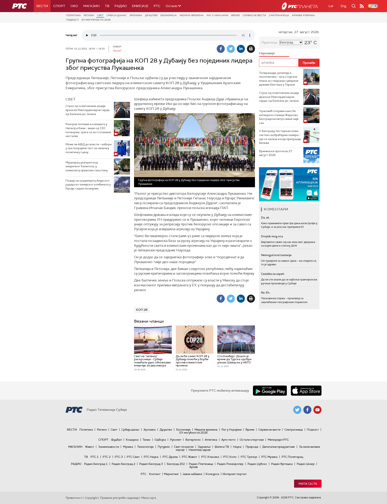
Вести (42, 6)
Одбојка (160, 439)
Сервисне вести (254, 15)
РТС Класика (210, 457)
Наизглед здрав (199, 450)
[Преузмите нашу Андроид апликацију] (270, 391)
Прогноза (269, 42)
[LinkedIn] (241, 49)
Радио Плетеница (201, 464)
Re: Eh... (266, 292)
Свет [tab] (71, 99)
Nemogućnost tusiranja (276, 255)
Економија (168, 15)
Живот (89, 447)
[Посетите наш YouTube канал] (317, 410)
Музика (128, 447)
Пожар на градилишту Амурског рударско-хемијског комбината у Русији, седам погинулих (88, 184)
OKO (74, 6)
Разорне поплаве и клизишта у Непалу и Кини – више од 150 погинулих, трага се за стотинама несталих (88, 130)
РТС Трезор (249, 457)
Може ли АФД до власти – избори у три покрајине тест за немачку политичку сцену (88, 148)
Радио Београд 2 (123, 464)
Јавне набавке (192, 474)
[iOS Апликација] (289, 184)
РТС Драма (170, 457)
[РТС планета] (300, 6)
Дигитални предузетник (278, 447)
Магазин (91, 6)
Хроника (136, 15)
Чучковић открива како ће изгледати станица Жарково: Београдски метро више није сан (279, 117)
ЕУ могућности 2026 (96, 19)
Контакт (154, 474)
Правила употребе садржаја (119, 498)
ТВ (107, 6)
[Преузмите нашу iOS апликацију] (306, 391)
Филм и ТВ (222, 447)
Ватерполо (193, 439)
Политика (73, 15)
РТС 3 (119, 457)
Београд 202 (176, 464)
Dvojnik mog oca (272, 236)
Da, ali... (266, 217)
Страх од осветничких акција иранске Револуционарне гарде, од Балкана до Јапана (88, 110)
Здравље (204, 447)
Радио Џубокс (257, 464)
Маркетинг (171, 474)
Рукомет (175, 439)
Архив (193, 467)
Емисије (140, 6)
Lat (331, 6)
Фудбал (116, 439)
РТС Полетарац (292, 457)
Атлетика (211, 439)
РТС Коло (230, 457)
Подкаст (72, 19)
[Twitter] (231, 49)
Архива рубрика (303, 15)
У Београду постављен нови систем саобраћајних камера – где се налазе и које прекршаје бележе (280, 137)
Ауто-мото (228, 439)
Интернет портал (234, 474)
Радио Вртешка (282, 464)
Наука (237, 447)
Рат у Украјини (217, 15)
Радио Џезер (306, 464)
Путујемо (164, 447)
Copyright (91, 498)
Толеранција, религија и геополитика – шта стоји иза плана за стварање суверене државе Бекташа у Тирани (278, 79)
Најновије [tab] (267, 53)
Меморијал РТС (278, 439)
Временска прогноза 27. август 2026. (276, 153)
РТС (157, 6)
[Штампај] (251, 49)
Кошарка (132, 439)
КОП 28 (141, 310)
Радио (120, 6)
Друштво (151, 15)
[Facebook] (221, 49)
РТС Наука (151, 457)
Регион (89, 15)
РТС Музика (269, 457)
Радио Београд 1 (96, 464)
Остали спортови (252, 439)
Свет (100, 15)
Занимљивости (108, 447)
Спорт (59, 6)
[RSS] (362, 6)
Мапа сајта (308, 483)
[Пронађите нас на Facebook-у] (307, 410)
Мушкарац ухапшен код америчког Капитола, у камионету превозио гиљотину (87, 166)
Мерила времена (192, 15)
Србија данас (116, 15)
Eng (343, 6)
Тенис (147, 439)
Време (235, 15)
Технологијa (145, 447)
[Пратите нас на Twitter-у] (297, 410)
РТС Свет (133, 457)
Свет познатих (184, 447)
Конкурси (212, 474)
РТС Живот (189, 457)
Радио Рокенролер (230, 464)
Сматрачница (279, 15)
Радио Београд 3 (151, 464)
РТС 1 (95, 457)
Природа (252, 447)
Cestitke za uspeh (272, 274)
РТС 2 (107, 457)
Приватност (74, 498)
